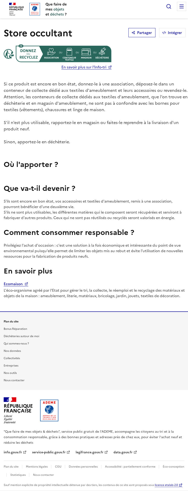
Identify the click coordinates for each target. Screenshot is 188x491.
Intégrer (175, 32)
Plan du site (11, 467)
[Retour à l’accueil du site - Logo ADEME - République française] (49, 410)
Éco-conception (173, 467)
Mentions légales (37, 467)
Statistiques (18, 475)
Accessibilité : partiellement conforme (130, 467)
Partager (144, 32)
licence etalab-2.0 (166, 485)
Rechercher (168, 6)
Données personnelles (83, 467)
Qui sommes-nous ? (16, 343)
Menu (181, 6)
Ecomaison (14, 284)
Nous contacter (14, 380)
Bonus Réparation (15, 329)
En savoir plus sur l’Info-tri (83, 67)
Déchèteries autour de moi (21, 336)
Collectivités (12, 358)
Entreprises (11, 366)
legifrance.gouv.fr (89, 452)
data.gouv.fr (123, 452)
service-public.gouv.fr (49, 452)
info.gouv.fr (13, 452)
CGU (58, 467)
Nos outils (10, 373)
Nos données (12, 351)
